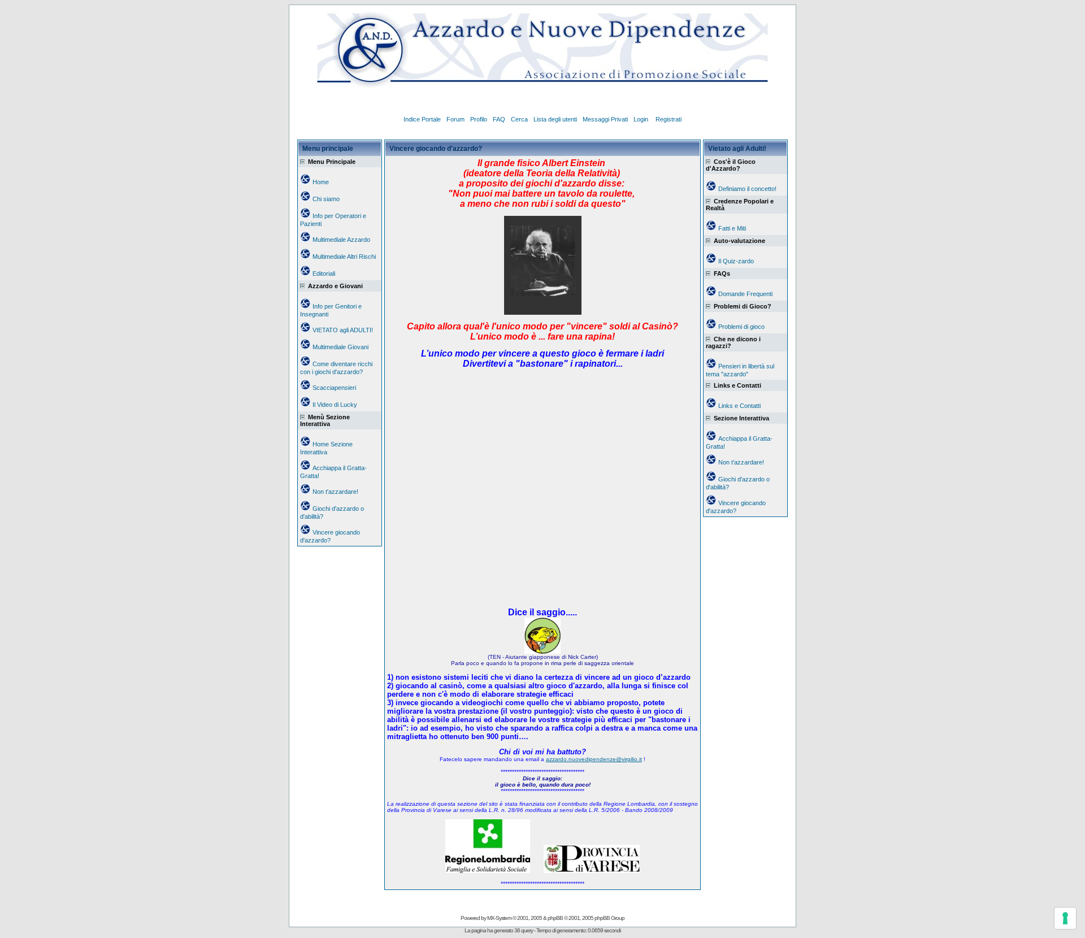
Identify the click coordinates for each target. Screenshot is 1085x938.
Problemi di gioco (741, 326)
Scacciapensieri (334, 387)
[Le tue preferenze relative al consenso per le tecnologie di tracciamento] (1065, 918)
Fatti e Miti (732, 228)
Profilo (478, 119)
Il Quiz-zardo (736, 261)
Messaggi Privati (605, 119)
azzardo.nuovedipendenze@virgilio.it (594, 759)
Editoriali (324, 273)
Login (641, 119)
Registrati (669, 119)
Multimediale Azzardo (341, 239)
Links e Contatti (739, 405)
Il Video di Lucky (335, 404)
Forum (455, 119)
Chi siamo (326, 199)
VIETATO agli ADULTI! (343, 330)
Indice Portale (422, 119)
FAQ (499, 119)
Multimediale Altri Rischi (344, 256)
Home (321, 182)
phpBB (555, 918)
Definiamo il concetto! (747, 188)
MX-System (499, 918)
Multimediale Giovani (340, 347)
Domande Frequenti (745, 293)
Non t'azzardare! (335, 491)
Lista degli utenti (555, 119)
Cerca (519, 119)
